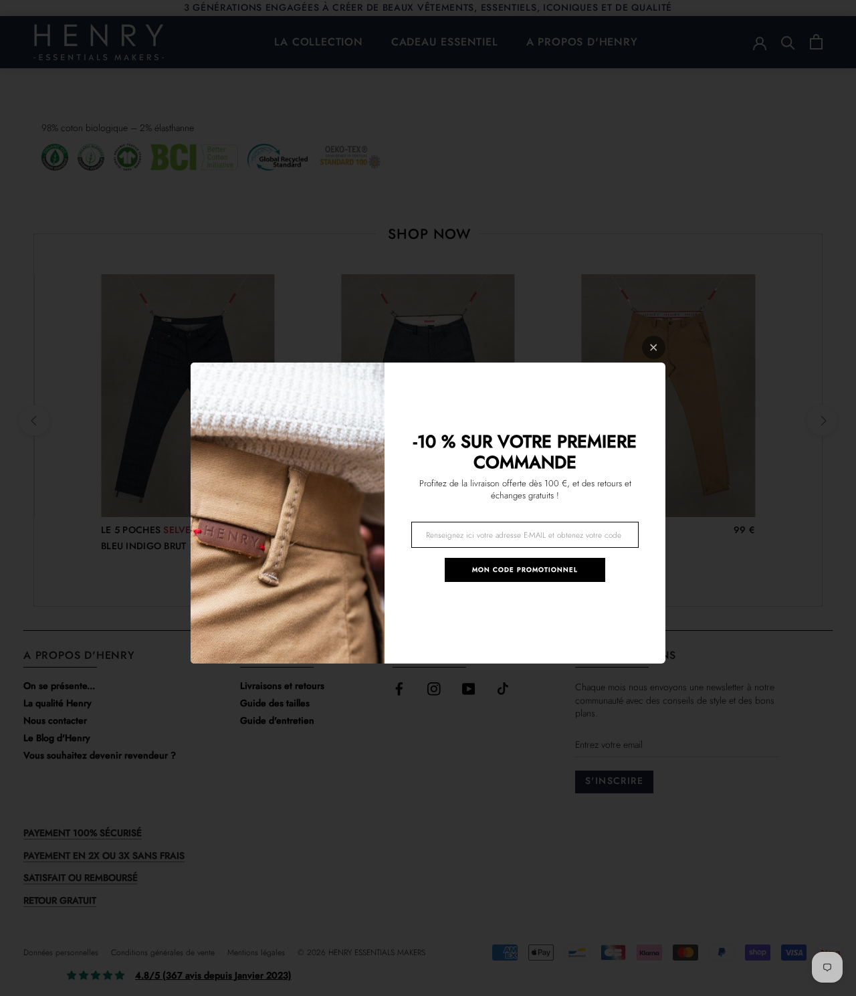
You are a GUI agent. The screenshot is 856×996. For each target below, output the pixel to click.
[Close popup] (653, 347)
